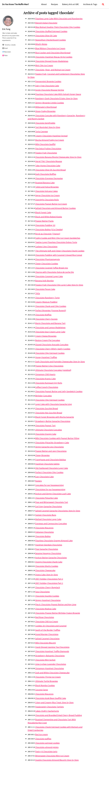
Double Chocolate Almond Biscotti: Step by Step (57, 760)
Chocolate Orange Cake (45, 434)
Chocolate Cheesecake (45, 570)
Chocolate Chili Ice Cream (46, 621)
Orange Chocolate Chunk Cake (48, 561)
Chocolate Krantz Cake (45, 378)
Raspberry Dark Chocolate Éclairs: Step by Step (56, 98)
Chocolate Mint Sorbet (45, 659)
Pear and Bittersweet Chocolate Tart (51, 502)
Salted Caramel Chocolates (47, 638)
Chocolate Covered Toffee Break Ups (51, 267)
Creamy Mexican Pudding (46, 302)
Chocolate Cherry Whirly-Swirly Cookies (52, 348)
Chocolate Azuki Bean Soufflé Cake (50, 698)
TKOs (37, 293)
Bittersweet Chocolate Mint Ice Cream (52, 755)
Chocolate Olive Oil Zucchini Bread (50, 169)
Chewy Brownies (42, 455)
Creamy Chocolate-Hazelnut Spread (51, 135)
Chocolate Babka (43, 536)
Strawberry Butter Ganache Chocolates (52, 421)
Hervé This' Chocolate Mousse (48, 161)
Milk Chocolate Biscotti (45, 642)
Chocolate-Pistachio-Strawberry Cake (52, 442)
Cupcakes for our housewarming (49, 485)
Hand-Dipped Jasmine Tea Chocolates (52, 647)
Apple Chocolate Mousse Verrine (49, 90)
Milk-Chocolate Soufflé (45, 144)
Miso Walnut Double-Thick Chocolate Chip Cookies (57, 27)
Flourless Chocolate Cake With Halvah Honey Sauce (58, 94)
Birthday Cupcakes (43, 395)
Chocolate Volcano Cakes (46, 191)
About (44, 4)
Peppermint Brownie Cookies (48, 81)
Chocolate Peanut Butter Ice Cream (51, 204)
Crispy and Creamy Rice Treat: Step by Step (54, 702)
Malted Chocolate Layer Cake (48, 519)
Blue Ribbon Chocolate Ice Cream (50, 48)
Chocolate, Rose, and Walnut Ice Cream (52, 69)
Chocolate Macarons (44, 527)
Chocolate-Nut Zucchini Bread (48, 412)
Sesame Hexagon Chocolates (48, 553)
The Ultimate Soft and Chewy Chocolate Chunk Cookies (59, 250)
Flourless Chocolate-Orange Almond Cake (54, 540)
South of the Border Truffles (47, 630)
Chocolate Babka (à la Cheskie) (49, 229)
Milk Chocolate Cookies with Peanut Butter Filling (57, 438)
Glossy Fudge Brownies (45, 111)
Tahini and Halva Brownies (47, 186)
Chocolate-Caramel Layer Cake (49, 276)
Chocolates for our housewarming (50, 489)
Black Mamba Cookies (45, 685)
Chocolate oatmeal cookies (47, 743)
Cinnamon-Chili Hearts (45, 374)
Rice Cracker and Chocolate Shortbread (52, 52)
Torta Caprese (41, 131)
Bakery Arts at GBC (70, 4)
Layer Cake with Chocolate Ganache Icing (53, 404)
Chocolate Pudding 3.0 (45, 225)
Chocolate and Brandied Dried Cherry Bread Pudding (58, 715)
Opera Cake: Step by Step (46, 574)
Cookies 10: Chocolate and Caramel (51, 625)
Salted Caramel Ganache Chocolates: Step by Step (57, 510)
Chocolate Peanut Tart (45, 425)
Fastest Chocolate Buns (45, 515)
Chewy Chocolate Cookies (46, 263)
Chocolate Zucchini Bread (46, 408)
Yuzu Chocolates (42, 591)
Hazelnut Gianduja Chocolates (48, 544)
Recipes (54, 4)
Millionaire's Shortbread (46, 107)
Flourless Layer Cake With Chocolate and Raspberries (58, 18)
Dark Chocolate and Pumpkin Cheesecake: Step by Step (60, 361)
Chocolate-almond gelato (47, 747)
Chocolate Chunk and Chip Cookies (50, 306)
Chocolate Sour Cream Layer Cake (50, 331)
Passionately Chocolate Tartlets (49, 706)
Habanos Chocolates (44, 532)
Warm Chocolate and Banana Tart (50, 323)
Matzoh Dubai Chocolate (46, 22)
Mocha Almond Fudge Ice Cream (49, 140)
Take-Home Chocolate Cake (47, 165)
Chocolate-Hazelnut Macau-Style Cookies (53, 57)
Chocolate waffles (43, 738)
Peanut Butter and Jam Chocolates (51, 451)
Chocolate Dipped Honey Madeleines (51, 61)
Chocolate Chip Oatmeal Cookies (50, 353)
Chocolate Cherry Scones (46, 319)
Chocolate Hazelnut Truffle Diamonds (52, 651)
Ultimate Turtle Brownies (46, 681)
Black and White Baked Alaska (48, 216)
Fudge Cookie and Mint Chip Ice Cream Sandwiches (57, 238)
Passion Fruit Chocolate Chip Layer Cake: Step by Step (59, 284)
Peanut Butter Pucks (44, 221)
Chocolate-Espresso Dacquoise (49, 178)
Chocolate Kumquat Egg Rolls (48, 382)
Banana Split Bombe (44, 280)
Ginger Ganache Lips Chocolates (49, 446)
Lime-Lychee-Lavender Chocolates (50, 664)
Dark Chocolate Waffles (45, 174)
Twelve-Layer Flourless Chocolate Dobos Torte (56, 242)
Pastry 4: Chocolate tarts (46, 751)
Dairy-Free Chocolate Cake (47, 85)
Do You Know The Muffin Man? (15, 4)
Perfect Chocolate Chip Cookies (49, 472)
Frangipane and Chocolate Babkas (50, 459)
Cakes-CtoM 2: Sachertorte (47, 711)
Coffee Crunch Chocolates (46, 387)
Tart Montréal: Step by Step (47, 127)
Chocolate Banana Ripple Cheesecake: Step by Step (58, 157)
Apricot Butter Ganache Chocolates (51, 557)
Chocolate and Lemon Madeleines (50, 327)
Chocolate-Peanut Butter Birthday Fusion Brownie (57, 613)
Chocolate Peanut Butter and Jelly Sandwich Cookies (58, 391)
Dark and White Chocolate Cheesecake (52, 672)
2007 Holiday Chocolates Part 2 (49, 578)
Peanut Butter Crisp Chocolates (49, 365)
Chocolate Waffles (43, 314)
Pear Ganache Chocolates (46, 549)
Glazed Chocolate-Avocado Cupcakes (51, 344)
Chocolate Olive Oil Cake (46, 35)
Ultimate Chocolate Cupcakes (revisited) (53, 370)
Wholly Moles (41, 44)
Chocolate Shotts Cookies (46, 566)
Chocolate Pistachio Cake (46, 498)
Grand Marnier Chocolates (46, 634)
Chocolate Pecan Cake (45, 289)
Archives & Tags (90, 4)
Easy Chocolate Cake (44, 476)
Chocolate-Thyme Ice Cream (48, 676)
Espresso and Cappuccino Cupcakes (51, 523)
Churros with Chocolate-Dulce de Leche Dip (54, 272)
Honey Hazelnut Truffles (46, 357)
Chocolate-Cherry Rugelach (47, 587)
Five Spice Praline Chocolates (48, 148)
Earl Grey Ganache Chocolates (48, 506)
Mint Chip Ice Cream (44, 65)
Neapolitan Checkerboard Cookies (50, 39)
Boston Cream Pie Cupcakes (47, 340)
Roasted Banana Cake (45, 182)
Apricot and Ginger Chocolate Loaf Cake (53, 493)
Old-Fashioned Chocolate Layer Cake (51, 468)
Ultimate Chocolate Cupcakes (48, 429)
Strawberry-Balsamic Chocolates (50, 655)
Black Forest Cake (43, 212)
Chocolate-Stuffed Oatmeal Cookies (51, 31)
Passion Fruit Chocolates (46, 152)
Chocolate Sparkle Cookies (47, 596)
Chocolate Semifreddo (45, 123)
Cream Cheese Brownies (45, 336)
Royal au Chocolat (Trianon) (47, 233)
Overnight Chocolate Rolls (47, 199)
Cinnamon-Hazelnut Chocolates (49, 668)
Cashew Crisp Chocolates (46, 246)
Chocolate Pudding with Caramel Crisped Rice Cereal (58, 255)
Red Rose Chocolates (44, 617)
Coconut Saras (41, 689)
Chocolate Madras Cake (45, 608)
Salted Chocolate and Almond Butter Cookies (55, 208)
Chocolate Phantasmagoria (47, 259)
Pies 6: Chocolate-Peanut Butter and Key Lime (55, 604)
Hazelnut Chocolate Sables (47, 463)
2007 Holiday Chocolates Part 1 (49, 583)
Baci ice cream (41, 734)
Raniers (38, 480)
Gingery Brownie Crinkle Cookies (49, 102)
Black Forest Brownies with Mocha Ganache (54, 417)
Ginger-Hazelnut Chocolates (48, 600)
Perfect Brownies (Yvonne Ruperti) (50, 310)
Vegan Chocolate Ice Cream (47, 195)
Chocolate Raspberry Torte (47, 297)
